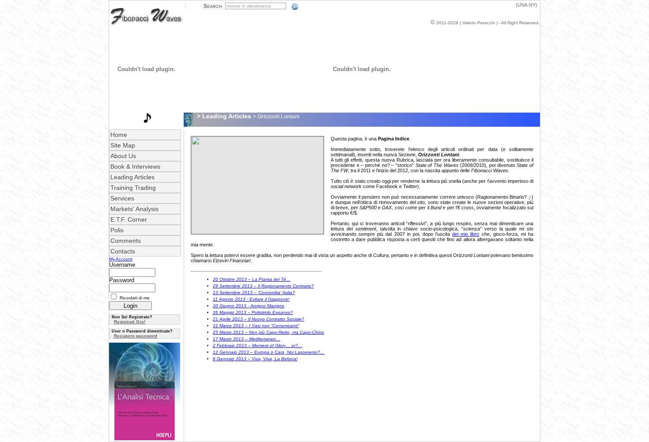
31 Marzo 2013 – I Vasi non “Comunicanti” (256, 325)
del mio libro (465, 234)
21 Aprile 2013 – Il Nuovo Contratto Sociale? (258, 319)
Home (118, 134)
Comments (125, 240)
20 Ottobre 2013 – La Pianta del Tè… (252, 279)
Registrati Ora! (129, 321)
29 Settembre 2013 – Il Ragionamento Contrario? (263, 285)
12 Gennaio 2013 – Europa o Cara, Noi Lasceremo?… (268, 352)
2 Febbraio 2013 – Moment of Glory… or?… (257, 345)
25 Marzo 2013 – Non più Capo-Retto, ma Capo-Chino (268, 332)
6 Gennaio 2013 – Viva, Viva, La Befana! (255, 358)
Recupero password (135, 335)
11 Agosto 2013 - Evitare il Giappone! (251, 299)
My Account (120, 259)
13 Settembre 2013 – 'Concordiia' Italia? (254, 292)
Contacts (122, 251)
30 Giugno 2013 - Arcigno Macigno (248, 305)
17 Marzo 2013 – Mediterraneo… (246, 338)
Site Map (122, 145)
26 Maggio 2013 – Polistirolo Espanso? (253, 312)
